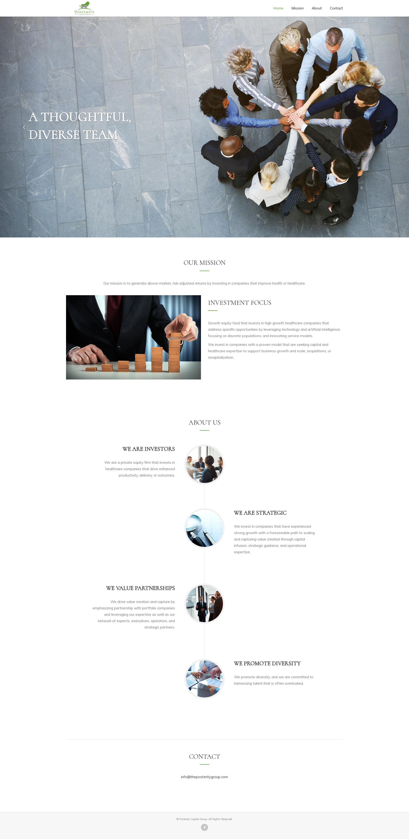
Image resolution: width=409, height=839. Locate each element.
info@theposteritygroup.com (204, 777)
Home (278, 8)
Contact (336, 8)
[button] (20, 127)
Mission (297, 8)
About (317, 8)
